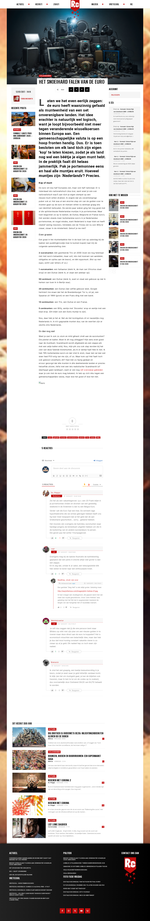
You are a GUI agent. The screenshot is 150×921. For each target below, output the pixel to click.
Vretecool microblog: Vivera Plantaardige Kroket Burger (30, 890)
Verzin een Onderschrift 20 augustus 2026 (20, 235)
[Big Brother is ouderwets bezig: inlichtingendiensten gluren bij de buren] (29, 737)
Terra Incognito (27, 98)
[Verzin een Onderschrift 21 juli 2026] (113, 261)
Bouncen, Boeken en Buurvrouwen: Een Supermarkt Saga (74, 757)
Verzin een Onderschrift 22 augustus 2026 (20, 169)
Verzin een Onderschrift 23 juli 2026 (129, 234)
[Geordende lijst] (67, 475)
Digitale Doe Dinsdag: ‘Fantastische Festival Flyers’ (82, 882)
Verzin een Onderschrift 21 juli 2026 (129, 262)
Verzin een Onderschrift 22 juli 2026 (129, 248)
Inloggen (99, 460)
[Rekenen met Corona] (29, 805)
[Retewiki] (87, 910)
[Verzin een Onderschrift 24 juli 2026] (113, 219)
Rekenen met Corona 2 (59, 780)
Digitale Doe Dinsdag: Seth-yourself (76, 892)
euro (49, 437)
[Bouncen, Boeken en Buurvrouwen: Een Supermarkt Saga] (29, 760)
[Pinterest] (81, 89)
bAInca (50, 739)
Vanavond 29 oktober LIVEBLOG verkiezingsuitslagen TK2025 (85, 866)
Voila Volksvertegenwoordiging (75, 870)
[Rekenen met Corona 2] (29, 783)
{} (83, 476)
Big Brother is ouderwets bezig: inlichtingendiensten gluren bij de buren (75, 734)
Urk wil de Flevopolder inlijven (20, 875)
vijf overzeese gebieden (91, 370)
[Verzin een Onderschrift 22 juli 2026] (113, 247)
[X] (76, 89)
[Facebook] (71, 89)
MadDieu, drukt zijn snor (68, 580)
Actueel (52, 729)
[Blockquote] (73, 475)
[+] (86, 476)
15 (103, 782)
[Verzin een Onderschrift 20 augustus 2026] (23, 218)
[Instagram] (68, 910)
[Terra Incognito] (17, 99)
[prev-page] (110, 271)
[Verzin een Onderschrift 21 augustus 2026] (23, 185)
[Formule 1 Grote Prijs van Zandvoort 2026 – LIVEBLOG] (23, 119)
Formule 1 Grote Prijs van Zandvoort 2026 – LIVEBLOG (22, 136)
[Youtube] (81, 910)
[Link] (80, 475)
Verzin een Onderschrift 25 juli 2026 (129, 206)
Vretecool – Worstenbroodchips (21, 883)
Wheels (17, 130)
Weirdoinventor (57, 620)
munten (63, 437)
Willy (98, 437)
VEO (15, 162)
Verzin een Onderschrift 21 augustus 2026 (20, 202)
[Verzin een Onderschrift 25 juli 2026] (113, 205)
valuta (93, 437)
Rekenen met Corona (58, 803)
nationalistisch (72, 437)
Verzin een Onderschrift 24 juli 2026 (129, 220)
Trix (87, 437)
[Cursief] (57, 475)
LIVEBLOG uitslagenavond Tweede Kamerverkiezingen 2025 (84, 863)
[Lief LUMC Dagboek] (29, 828)
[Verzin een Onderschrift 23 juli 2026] (113, 233)
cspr (53, 549)
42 (103, 805)
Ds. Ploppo (55, 493)
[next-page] (114, 271)
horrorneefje (52, 827)
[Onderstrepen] (60, 475)
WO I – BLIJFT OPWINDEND (17, 871)
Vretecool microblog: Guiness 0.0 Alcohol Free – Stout (29, 886)
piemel (81, 437)
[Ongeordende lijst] (70, 475)
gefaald (56, 437)
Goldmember (45, 76)
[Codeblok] (76, 475)
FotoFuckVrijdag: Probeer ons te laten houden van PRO (84, 885)
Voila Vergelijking (69, 873)
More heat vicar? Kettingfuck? (74, 888)
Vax (115, 141)
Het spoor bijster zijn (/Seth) (20, 868)
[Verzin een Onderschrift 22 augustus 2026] (23, 152)
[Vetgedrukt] (53, 475)
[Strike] (63, 475)
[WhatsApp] (87, 89)
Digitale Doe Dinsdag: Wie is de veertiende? (78, 895)
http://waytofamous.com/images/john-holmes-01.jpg (78, 591)
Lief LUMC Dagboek (57, 824)
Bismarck (55, 662)
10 (103, 827)
